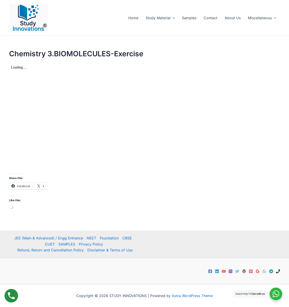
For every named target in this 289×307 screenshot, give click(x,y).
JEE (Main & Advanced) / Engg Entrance (48, 238)
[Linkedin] (217, 271)
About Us (233, 18)
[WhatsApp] (264, 271)
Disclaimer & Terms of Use (110, 250)
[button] (172, 18)
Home (133, 18)
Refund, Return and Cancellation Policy (50, 250)
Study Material (158, 18)
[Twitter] (237, 271)
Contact (210, 18)
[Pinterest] (251, 271)
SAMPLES (66, 244)
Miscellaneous (260, 18)
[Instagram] (230, 271)
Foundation (109, 238)
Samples (189, 18)
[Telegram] (271, 271)
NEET (91, 238)
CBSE (127, 238)
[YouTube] (224, 271)
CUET (50, 244)
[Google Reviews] (258, 271)
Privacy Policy (91, 244)
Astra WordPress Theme (192, 295)
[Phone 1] (278, 271)
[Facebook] (210, 271)
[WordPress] (244, 271)
